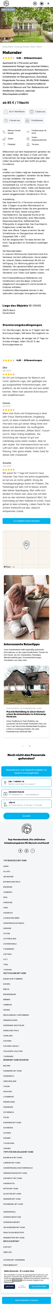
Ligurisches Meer (11, 918)
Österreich (8, 1112)
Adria (6, 866)
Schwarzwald (10, 944)
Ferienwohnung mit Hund (15, 1173)
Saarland (8, 1036)
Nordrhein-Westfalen (13, 1025)
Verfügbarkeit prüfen (26, 1300)
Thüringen (8, 1056)
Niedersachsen (10, 1020)
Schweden (8, 1128)
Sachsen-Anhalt (11, 1046)
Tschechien (8, 1143)
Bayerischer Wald (11, 882)
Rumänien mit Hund (12, 1123)
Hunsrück (8, 913)
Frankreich (8, 1076)
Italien (6, 1086)
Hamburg (7, 1005)
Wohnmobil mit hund (13, 1204)
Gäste (12, 802)
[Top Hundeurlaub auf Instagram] (26, 851)
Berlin (6, 989)
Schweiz (7, 1133)
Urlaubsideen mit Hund (14, 1227)
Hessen (6, 1010)
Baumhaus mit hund (12, 1158)
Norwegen (8, 1107)
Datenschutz (9, 1282)
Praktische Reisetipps (13, 1233)
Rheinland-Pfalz (11, 1031)
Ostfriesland (9, 939)
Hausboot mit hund (12, 1178)
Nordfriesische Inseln (13, 923)
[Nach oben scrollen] (33, 851)
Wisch (33, 47)
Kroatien (7, 1092)
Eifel (5, 897)
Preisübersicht (10, 1265)
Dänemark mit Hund (12, 1071)
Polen (6, 1117)
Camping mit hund (11, 1163)
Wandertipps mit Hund (13, 1238)
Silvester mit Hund (12, 1194)
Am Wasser (8, 877)
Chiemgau (7, 892)
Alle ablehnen (22, 1286)
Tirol (5, 964)
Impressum (17, 1280)
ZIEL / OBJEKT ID (16, 781)
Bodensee (7, 887)
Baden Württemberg (13, 979)
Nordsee (7, 928)
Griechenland (9, 1081)
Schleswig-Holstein (22, 47)
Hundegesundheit (11, 1222)
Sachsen (7, 1041)
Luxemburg (8, 1097)
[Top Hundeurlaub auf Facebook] (20, 851)
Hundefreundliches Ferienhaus (18, 1168)
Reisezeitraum (16, 792)
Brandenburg (9, 994)
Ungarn (7, 1148)
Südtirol (7, 954)
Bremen (6, 999)
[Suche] (35, 3)
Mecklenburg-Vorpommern (16, 1015)
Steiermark (8, 949)
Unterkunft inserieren (14, 1260)
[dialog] (26, 1280)
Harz (5, 908)
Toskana (7, 970)
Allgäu (6, 871)
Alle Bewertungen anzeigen (26, 521)
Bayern (6, 984)
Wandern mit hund (12, 1199)
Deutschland (8, 47)
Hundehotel (9, 1183)
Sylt (5, 959)
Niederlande (9, 1102)
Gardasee (7, 902)
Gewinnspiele (9, 1212)
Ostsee (6, 933)
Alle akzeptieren (39, 1286)
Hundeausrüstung (12, 1217)
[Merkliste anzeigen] (41, 3)
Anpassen (10, 1286)
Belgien (6, 1066)
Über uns (7, 1252)
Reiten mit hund (10, 1189)
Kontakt (7, 1247)
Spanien (7, 1138)
